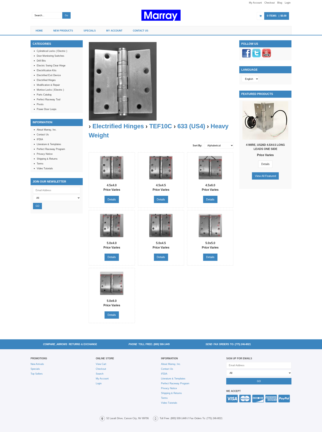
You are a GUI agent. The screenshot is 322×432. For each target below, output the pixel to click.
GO (37, 206)
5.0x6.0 (112, 300)
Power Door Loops (46, 109)
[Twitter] (256, 57)
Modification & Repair (48, 85)
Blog (279, 2)
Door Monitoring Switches (50, 55)
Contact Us (140, 30)
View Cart (101, 364)
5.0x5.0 (210, 243)
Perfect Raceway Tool (48, 99)
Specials (89, 30)
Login (288, 2)
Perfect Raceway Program (51, 149)
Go (66, 15)
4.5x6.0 (210, 185)
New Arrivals (37, 364)
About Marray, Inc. (47, 129)
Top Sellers (37, 373)
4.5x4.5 (161, 185)
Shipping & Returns (47, 158)
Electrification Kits (46, 70)
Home (39, 30)
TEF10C (160, 126)
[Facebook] (246, 57)
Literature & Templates (49, 144)
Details (265, 164)
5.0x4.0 (112, 243)
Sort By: (197, 145)
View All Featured (265, 175)
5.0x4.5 (161, 243)
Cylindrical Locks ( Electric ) (52, 51)
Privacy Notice (45, 154)
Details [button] (112, 199)
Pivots (40, 104)
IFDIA (40, 139)
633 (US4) (191, 126)
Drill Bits (41, 60)
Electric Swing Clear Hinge (51, 65)
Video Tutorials (45, 168)
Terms (40, 163)
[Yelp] (266, 57)
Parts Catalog (44, 94)
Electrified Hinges (118, 126)
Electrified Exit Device (49, 75)
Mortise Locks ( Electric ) (50, 89)
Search (99, 373)
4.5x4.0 (112, 185)
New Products (63, 30)
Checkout (269, 2)
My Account (255, 2)
